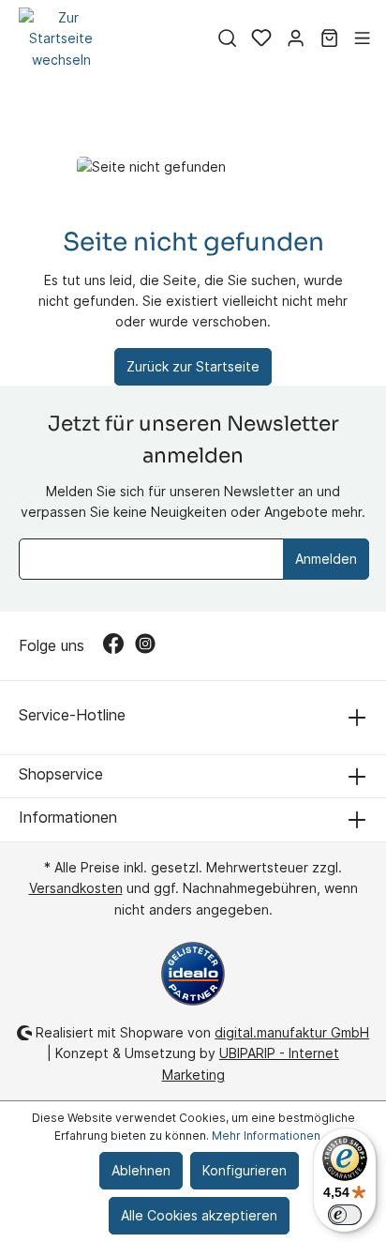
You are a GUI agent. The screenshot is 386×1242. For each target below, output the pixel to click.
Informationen (68, 817)
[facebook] (119, 646)
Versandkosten (76, 888)
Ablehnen (141, 1170)
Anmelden (326, 559)
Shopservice (61, 774)
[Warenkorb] (329, 39)
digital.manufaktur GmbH (292, 1032)
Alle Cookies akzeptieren (199, 1215)
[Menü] (362, 39)
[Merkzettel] (261, 39)
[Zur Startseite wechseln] (61, 39)
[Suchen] (227, 39)
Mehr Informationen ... (272, 1135)
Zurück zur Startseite (193, 366)
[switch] (345, 1214)
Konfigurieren (244, 1170)
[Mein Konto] (295, 39)
